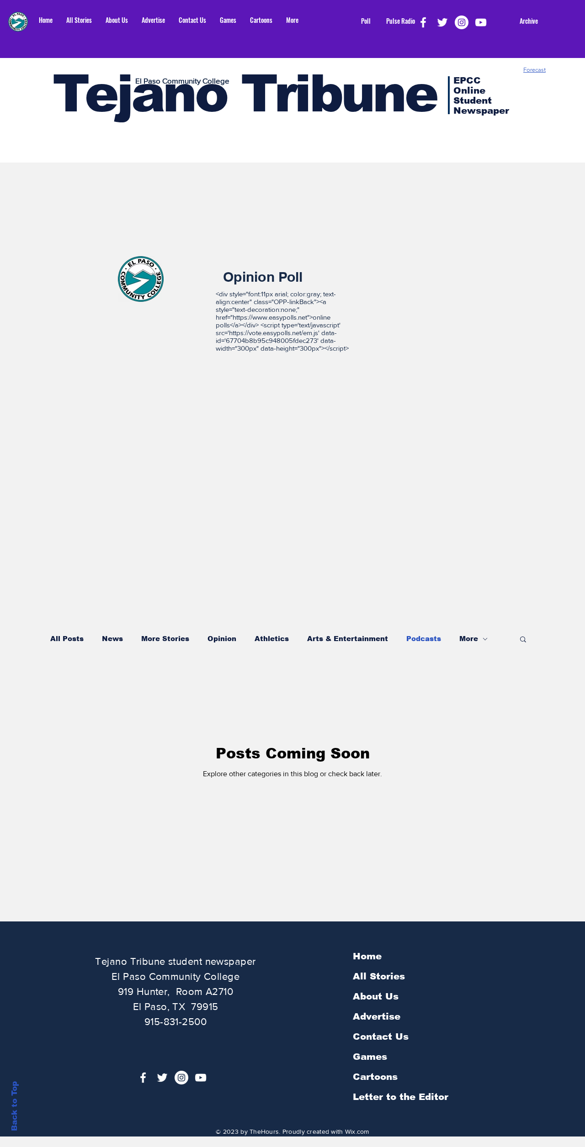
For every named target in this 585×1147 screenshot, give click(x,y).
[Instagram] (461, 22)
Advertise (376, 1016)
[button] (523, 640)
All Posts (67, 638)
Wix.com (357, 1131)
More (468, 638)
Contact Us (381, 1036)
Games (370, 1057)
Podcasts (423, 638)
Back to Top (14, 1106)
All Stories (379, 976)
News (112, 638)
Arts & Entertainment (347, 638)
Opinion (221, 638)
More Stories (165, 638)
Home (367, 956)
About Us (376, 996)
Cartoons (375, 1077)
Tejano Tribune (244, 93)
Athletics (272, 638)
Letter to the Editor (400, 1097)
